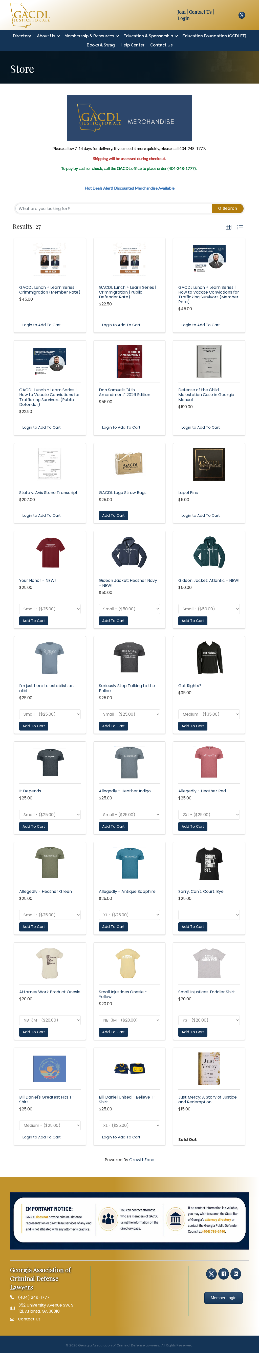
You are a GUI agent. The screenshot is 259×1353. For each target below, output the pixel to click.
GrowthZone (141, 1160)
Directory (22, 36)
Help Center (132, 45)
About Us (46, 36)
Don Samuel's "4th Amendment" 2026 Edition (124, 392)
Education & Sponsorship (148, 36)
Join (182, 12)
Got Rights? (189, 686)
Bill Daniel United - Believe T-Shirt (127, 1099)
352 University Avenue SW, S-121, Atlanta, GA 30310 (47, 1308)
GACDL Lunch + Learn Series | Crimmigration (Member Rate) (49, 289)
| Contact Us (199, 12)
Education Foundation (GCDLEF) (214, 36)
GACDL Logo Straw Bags (122, 493)
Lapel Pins (188, 493)
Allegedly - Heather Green (45, 891)
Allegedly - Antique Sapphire (127, 891)
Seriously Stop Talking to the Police (127, 688)
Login (184, 18)
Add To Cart (113, 515)
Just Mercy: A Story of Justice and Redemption (207, 1099)
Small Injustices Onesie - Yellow (123, 994)
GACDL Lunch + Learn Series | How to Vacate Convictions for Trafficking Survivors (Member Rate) (208, 294)
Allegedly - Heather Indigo (125, 791)
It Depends (30, 791)
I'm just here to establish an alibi (46, 688)
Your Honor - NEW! (37, 580)
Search (230, 208)
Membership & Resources (89, 36)
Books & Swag (101, 45)
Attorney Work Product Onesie (49, 992)
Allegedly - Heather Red (202, 791)
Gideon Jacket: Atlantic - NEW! (209, 580)
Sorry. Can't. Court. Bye (201, 891)
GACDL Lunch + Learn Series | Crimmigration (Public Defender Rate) (127, 292)
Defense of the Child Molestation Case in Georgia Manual (206, 394)
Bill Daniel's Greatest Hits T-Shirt (46, 1099)
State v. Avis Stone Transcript (48, 493)
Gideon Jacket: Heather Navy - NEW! (128, 583)
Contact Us (161, 45)
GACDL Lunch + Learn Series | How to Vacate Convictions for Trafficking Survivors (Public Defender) (49, 397)
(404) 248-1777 (34, 1297)
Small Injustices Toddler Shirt (206, 992)
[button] (229, 227)
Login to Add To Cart (42, 324)
